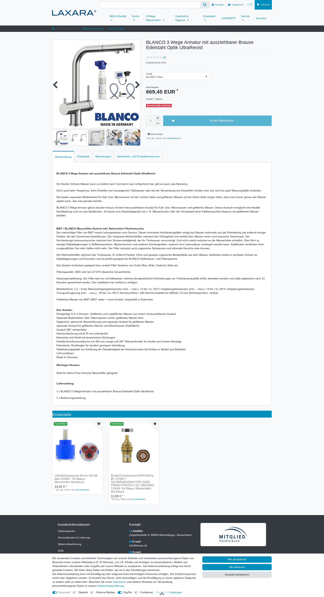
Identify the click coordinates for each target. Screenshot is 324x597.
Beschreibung (63, 156)
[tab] (63, 156)
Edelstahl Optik (116, 28)
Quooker (261, 18)
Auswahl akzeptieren (237, 574)
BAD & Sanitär (118, 16)
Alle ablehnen (237, 567)
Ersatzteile (209, 16)
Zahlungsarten (66, 531)
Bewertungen (103, 156)
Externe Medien (105, 592)
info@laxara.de (138, 545)
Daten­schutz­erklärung (111, 585)
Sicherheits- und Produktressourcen (138, 156)
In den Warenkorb (221, 120)
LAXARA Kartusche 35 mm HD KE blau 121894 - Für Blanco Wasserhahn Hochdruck (76, 479)
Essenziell (64, 592)
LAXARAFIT (228, 18)
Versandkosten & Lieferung (74, 537)
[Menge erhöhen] (157, 118)
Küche (135, 16)
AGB (60, 550)
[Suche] (205, 4)
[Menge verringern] (157, 123)
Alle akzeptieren (237, 559)
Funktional (146, 592)
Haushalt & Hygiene (181, 18)
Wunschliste (156, 134)
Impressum (119, 581)
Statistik (83, 592)
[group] (77, 445)
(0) (164, 57)
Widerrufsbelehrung (69, 544)
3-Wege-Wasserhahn (153, 18)
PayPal (128, 592)
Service (245, 16)
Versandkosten (173, 138)
